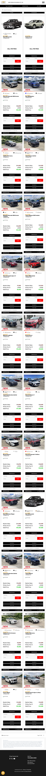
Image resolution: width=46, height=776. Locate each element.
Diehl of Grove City (6, 73)
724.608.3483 (18, 73)
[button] (21, 24)
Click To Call (12, 68)
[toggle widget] (3, 773)
